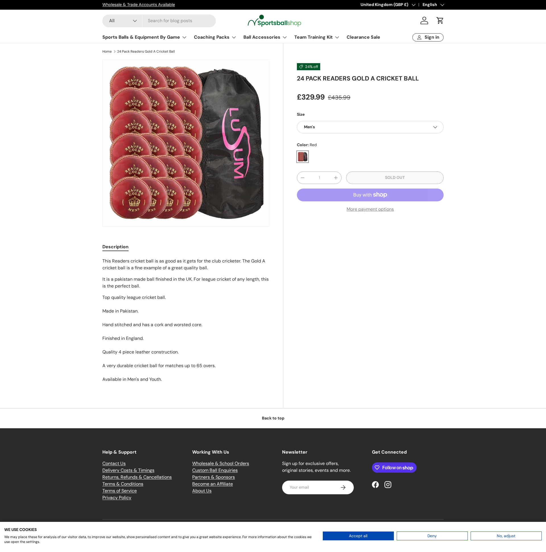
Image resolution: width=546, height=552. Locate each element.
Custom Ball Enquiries (215, 470)
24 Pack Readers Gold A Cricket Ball (146, 51)
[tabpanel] (185, 320)
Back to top (273, 418)
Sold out (395, 177)
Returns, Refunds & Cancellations (137, 477)
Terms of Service (119, 491)
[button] (440, 20)
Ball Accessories (261, 37)
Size (301, 114)
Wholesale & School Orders (220, 463)
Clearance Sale (363, 37)
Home (107, 51)
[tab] (115, 246)
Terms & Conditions (122, 484)
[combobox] (159, 20)
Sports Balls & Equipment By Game (141, 37)
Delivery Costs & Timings (128, 470)
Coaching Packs (211, 37)
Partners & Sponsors (213, 477)
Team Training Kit (313, 37)
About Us (202, 491)
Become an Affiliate (212, 484)
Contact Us (114, 463)
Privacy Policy (116, 498)
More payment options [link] (370, 209)
